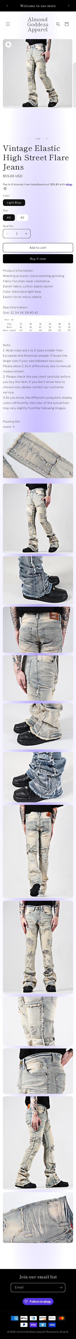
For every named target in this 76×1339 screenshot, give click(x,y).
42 (22, 217)
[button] (8, 24)
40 (9, 217)
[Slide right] (46, 138)
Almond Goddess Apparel (31, 1331)
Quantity (8, 226)
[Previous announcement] (7, 5)
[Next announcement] (69, 5)
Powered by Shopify (57, 1331)
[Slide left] (29, 138)
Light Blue (14, 202)
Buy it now (38, 259)
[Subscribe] (61, 1287)
